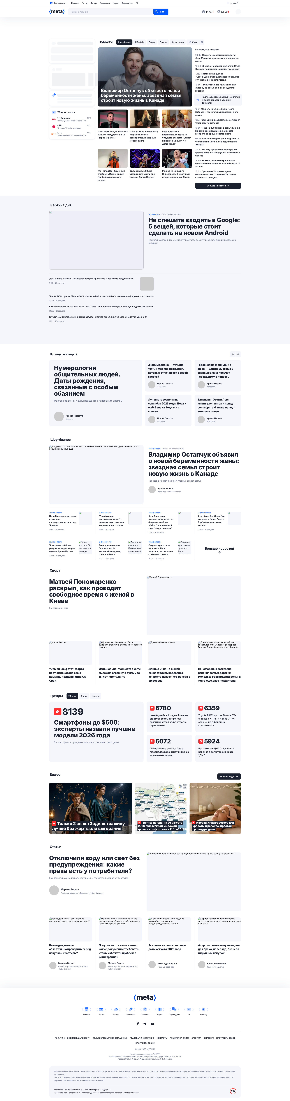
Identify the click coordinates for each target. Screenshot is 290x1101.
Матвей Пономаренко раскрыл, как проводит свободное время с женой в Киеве (91, 591)
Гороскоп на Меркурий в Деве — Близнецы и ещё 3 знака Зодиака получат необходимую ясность (216, 370)
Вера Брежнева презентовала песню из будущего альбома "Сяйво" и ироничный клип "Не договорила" (176, 137)
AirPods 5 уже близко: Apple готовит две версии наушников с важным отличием (169, 752)
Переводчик (127, 3)
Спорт (152, 42)
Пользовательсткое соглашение (110, 1038)
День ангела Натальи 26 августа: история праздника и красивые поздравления (91, 278)
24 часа (72, 696)
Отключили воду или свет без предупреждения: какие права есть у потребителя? (94, 864)
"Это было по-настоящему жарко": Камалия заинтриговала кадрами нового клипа (144, 136)
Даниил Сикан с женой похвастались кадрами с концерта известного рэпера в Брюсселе (169, 674)
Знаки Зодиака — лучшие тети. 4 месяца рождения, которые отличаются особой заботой (168, 370)
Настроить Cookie (225, 1038)
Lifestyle (139, 42)
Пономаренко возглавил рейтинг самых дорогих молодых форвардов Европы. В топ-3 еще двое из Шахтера (219, 674)
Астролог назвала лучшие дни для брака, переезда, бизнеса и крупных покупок (219, 949)
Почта (84, 3)
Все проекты (59, 3)
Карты (115, 3)
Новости (75, 3)
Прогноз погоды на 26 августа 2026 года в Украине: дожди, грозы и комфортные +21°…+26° (160, 808)
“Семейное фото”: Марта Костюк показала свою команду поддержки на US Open (67, 674)
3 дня (84, 696)
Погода (93, 3)
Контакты (162, 1038)
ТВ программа (66, 112)
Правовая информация (142, 1038)
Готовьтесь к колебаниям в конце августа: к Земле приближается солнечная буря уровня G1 (98, 317)
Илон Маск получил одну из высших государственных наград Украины (113, 134)
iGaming (203, 1014)
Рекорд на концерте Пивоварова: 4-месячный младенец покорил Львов (176, 174)
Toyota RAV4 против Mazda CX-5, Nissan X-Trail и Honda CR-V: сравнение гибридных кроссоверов (101, 296)
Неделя (95, 696)
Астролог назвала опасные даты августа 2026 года (167, 947)
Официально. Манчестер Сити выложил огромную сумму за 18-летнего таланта (120, 672)
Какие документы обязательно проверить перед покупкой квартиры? (70, 949)
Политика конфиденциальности (72, 1038)
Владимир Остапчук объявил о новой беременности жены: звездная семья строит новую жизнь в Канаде (193, 464)
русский (234, 3)
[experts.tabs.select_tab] (233, 354)
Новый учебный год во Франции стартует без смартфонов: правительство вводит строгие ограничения (169, 720)
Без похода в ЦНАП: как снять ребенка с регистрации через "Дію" (216, 752)
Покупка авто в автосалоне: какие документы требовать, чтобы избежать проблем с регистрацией (119, 951)
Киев (194, 42)
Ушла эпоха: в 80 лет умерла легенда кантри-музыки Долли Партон (143, 174)
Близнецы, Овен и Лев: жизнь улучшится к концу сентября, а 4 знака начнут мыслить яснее (216, 405)
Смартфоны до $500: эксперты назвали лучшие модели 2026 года (94, 728)
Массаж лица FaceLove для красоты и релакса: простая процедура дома (215, 808)
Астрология (178, 42)
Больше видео (227, 776)
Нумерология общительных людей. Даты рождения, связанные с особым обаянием (87, 380)
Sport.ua (196, 1038)
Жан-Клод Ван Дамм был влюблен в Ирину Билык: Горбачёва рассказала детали (111, 175)
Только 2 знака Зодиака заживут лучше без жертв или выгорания (90, 808)
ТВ (137, 3)
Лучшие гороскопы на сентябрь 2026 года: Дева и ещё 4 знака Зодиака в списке (167, 405)
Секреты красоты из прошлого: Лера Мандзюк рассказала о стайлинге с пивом (160, 550)
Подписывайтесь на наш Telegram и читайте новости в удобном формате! (221, 100)
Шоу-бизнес (124, 42)
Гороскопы (105, 3)
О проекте (209, 1038)
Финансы (145, 1014)
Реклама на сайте (179, 1038)
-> (219, 550)
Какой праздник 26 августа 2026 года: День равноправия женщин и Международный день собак (101, 306)
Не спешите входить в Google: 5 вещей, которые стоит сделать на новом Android (194, 226)
